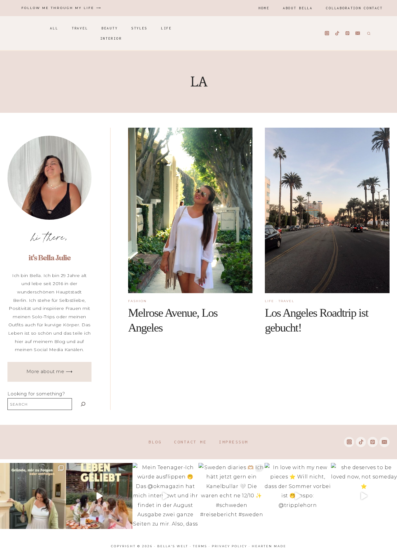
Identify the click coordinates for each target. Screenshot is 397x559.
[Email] (357, 33)
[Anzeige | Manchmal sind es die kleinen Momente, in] (99, 496)
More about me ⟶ (49, 371)
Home (263, 8)
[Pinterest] (347, 33)
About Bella (298, 8)
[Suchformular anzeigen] (368, 33)
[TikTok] (337, 33)
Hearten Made (269, 546)
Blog (155, 441)
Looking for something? (36, 394)
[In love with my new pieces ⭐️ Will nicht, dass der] (298, 496)
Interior (111, 38)
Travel (80, 28)
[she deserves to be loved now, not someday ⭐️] (364, 496)
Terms (200, 546)
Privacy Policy (229, 546)
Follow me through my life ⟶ (61, 8)
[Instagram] (327, 33)
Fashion (137, 301)
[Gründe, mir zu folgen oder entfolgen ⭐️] (33, 496)
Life (166, 28)
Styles (139, 28)
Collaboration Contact (354, 8)
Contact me (190, 441)
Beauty (109, 28)
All (54, 28)
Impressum (233, 441)
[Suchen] (83, 404)
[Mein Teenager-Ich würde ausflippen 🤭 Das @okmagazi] (165, 496)
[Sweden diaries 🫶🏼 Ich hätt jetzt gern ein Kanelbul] (231, 496)
